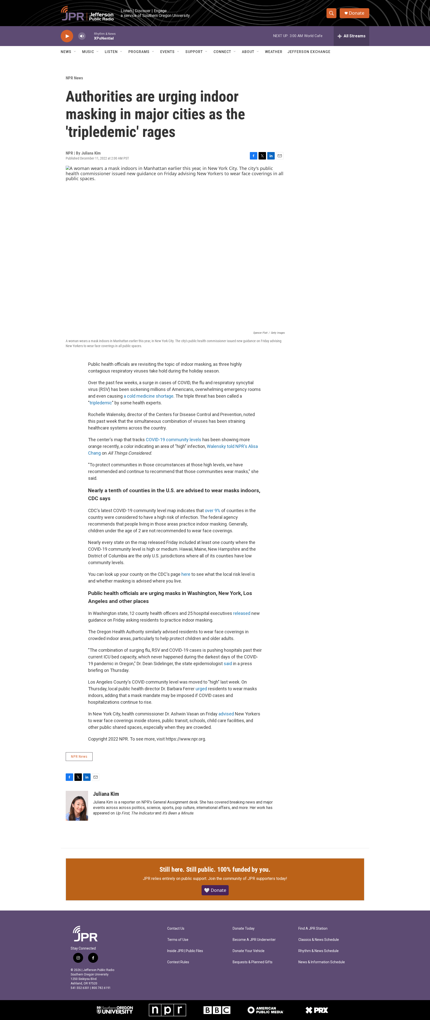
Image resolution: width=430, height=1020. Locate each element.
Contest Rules (178, 962)
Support (194, 52)
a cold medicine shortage (148, 396)
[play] (67, 36)
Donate (356, 13)
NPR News (74, 77)
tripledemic (101, 402)
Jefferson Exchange (308, 52)
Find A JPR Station (312, 928)
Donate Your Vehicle (249, 951)
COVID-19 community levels (173, 439)
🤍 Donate (215, 890)
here (185, 574)
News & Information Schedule (321, 962)
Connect (222, 52)
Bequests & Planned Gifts (252, 962)
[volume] (82, 36)
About (248, 52)
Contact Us (175, 928)
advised (226, 713)
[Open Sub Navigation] (75, 52)
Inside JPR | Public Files (185, 951)
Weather (273, 52)
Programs (139, 52)
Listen (111, 52)
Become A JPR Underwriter (254, 940)
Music (88, 52)
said (228, 663)
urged (201, 688)
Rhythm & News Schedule (318, 951)
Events (167, 52)
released (241, 613)
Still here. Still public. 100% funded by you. (215, 869)
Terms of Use (177, 940)
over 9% (212, 510)
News (66, 52)
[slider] (90, 36)
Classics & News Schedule (318, 940)
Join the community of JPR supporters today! (247, 878)
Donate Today (244, 928)
